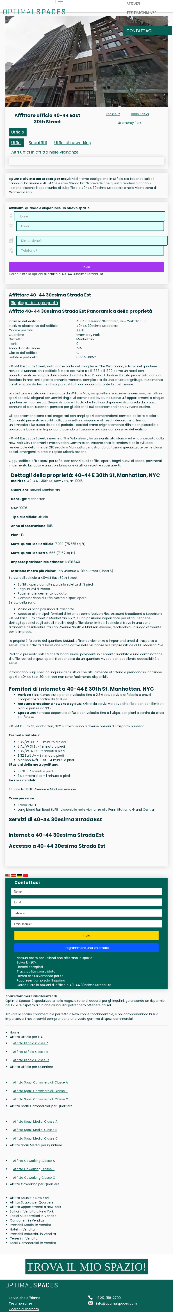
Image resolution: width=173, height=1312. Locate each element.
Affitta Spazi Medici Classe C (35, 1138)
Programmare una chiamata (86, 948)
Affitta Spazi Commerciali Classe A (40, 1082)
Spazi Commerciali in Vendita (33, 1243)
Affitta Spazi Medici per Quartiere (36, 1145)
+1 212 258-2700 (108, 1298)
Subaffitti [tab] (38, 142)
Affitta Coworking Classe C (34, 1177)
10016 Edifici (140, 114)
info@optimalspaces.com (116, 1303)
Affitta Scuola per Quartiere (32, 1202)
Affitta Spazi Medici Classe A (35, 1121)
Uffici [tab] (16, 142)
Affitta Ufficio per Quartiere (31, 1067)
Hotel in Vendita (22, 1229)
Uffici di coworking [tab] (72, 142)
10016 (80, 330)
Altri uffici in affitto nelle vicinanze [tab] (44, 152)
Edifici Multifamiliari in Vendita (33, 1216)
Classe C (113, 114)
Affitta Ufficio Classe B (30, 1052)
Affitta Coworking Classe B (34, 1169)
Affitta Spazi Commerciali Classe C (40, 1099)
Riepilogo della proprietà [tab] (34, 302)
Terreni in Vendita (24, 1238)
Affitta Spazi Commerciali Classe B (40, 1091)
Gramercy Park (129, 122)
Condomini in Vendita (27, 1220)
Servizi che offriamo (24, 1298)
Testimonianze (141, 13)
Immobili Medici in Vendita (30, 1225)
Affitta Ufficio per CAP (27, 1037)
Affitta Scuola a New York (30, 1198)
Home (14, 1032)
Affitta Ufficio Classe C (31, 1060)
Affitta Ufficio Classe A (30, 1043)
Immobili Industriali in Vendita (33, 1234)
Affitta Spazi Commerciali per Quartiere (41, 1106)
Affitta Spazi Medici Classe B (35, 1130)
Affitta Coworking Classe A (34, 1160)
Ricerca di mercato (147, 22)
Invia (86, 267)
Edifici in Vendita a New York (32, 1211)
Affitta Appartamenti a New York (35, 1207)
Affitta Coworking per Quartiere (34, 1184)
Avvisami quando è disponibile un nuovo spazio (49, 208)
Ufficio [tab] (17, 132)
